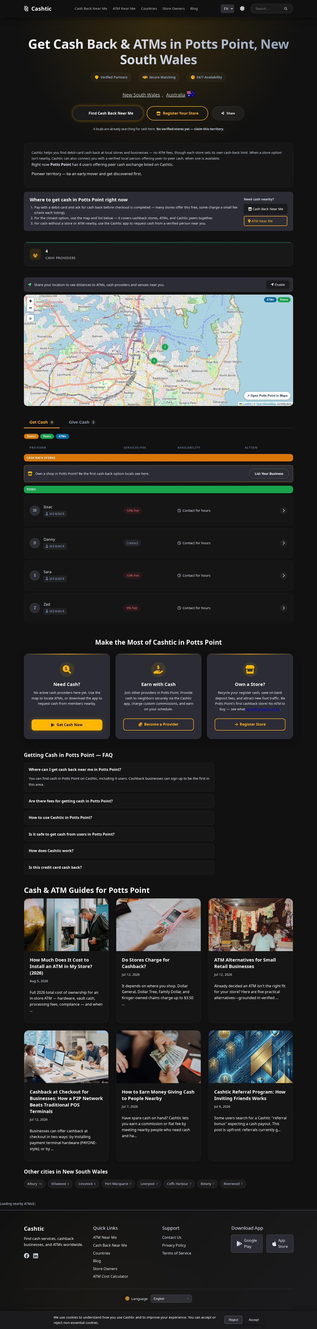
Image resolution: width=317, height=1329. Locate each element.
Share (230, 113)
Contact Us (171, 1237)
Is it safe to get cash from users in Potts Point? (72, 834)
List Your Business (269, 473)
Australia (175, 95)
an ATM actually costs (263, 709)
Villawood (60, 1183)
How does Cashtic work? (51, 850)
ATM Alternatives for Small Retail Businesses (245, 963)
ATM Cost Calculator (110, 1276)
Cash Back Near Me (91, 8)
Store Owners (173, 8)
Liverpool (149, 1183)
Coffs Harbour (179, 1183)
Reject (233, 1320)
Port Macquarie (118, 1183)
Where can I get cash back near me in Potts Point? (75, 769)
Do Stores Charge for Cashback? (146, 963)
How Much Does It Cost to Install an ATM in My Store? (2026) (61, 966)
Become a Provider (161, 724)
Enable (279, 284)
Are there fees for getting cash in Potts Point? (71, 801)
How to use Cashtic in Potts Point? (60, 817)
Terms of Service (176, 1253)
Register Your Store (180, 113)
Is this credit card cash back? (55, 867)
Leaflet (246, 404)
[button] (165, 347)
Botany (207, 1183)
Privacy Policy (174, 1245)
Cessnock (87, 1183)
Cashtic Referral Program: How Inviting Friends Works (249, 1095)
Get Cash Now (70, 724)
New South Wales (141, 95)
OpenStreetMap (266, 404)
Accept (254, 1320)
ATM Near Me (124, 8)
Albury (34, 1183)
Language (139, 1298)
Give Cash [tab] (81, 422)
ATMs (270, 299)
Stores (31, 436)
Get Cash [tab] (41, 422)
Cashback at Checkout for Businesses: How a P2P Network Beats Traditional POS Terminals (66, 1101)
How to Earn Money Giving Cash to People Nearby (158, 1095)
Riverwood (233, 1183)
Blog (194, 8)
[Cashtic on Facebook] (26, 1255)
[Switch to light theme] (242, 8)
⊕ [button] (30, 318)
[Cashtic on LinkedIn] (35, 1255)
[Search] (285, 8)
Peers (284, 299)
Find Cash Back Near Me (111, 113)
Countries (149, 8)
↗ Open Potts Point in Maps (267, 395)
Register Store (253, 724)
